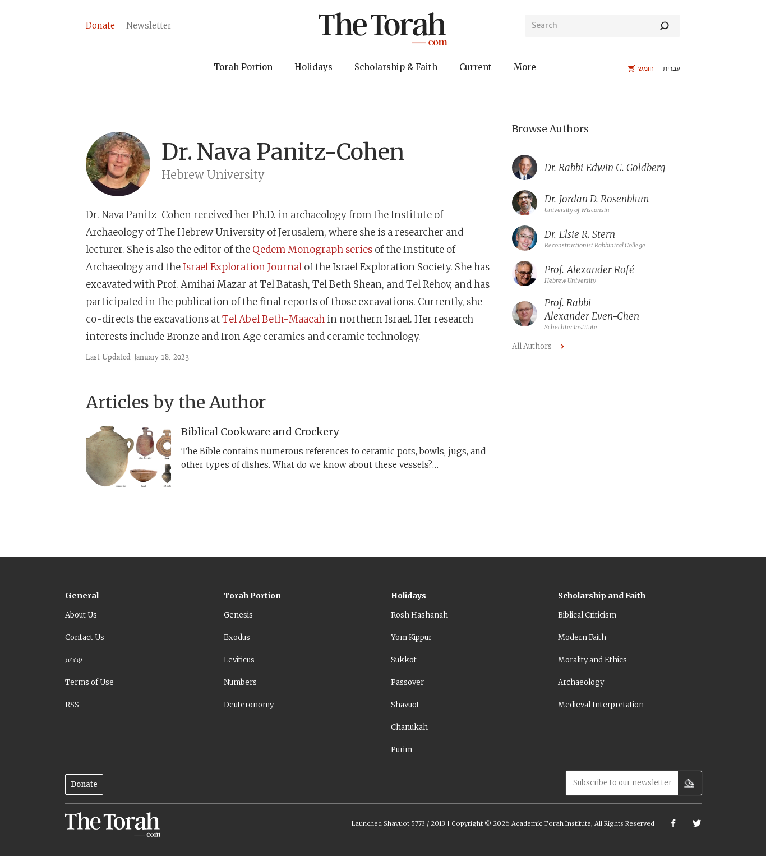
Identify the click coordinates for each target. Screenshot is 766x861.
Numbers (240, 682)
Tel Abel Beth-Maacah (273, 319)
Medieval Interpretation (601, 705)
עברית (73, 660)
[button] (243, 68)
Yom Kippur (411, 637)
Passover (407, 682)
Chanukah (409, 727)
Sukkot (404, 660)
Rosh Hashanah (419, 615)
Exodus (237, 637)
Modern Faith (582, 637)
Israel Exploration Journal (242, 267)
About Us (81, 615)
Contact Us (84, 637)
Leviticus (239, 660)
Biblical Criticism (587, 615)
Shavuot (405, 705)
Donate (84, 784)
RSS (72, 705)
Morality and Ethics (592, 660)
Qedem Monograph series (312, 249)
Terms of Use (89, 682)
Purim (401, 749)
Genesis (238, 615)
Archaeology (581, 682)
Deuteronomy (249, 705)
